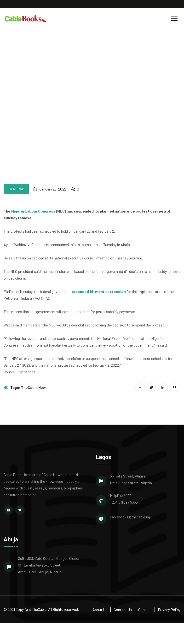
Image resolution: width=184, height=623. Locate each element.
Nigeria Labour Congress (33, 211)
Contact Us (123, 609)
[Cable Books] (25, 18)
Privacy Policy (169, 609)
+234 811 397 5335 (124, 502)
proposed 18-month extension (99, 291)
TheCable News (34, 387)
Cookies (144, 609)
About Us (99, 609)
